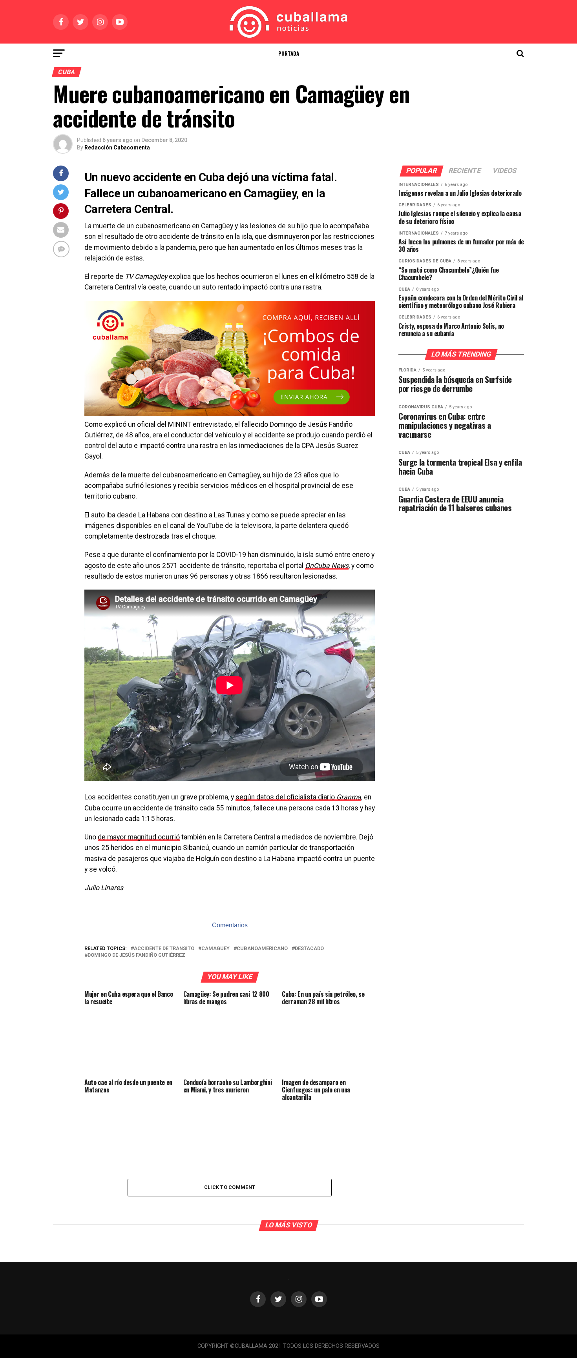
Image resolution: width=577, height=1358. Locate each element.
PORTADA (288, 53)
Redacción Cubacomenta (117, 147)
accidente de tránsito (164, 948)
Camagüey (215, 948)
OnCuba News (327, 566)
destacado (309, 948)
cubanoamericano (262, 948)
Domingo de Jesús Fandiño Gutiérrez (136, 955)
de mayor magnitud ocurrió (139, 837)
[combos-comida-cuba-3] (229, 414)
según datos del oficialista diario (298, 797)
